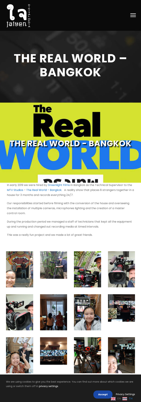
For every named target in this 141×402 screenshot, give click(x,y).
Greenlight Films (59, 185)
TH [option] (130, 398)
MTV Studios (15, 190)
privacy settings (48, 386)
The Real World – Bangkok (44, 190)
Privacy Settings (125, 394)
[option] (127, 398)
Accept (103, 394)
